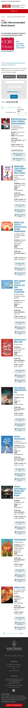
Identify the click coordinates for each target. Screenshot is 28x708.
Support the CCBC (14, 670)
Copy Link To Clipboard (19, 154)
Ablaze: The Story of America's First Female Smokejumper (20, 226)
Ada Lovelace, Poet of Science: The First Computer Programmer (20, 286)
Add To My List (18, 150)
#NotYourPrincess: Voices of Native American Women (19, 121)
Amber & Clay (19, 587)
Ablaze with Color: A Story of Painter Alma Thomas (20, 169)
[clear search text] (20, 87)
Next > (20, 108)
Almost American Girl (19, 437)
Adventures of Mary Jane (20, 340)
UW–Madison (10, 1)
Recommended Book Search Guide (15, 63)
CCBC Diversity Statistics (14, 666)
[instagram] (13, 690)
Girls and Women (11, 102)
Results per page (20, 110)
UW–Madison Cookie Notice (8, 701)
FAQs (14, 668)
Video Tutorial (7, 65)
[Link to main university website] (14, 651)
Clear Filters (22, 76)
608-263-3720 (16, 687)
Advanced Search (9, 76)
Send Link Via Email (19, 159)
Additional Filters (12, 92)
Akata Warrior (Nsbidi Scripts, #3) (20, 390)
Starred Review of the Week (14, 664)
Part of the (14, 656)
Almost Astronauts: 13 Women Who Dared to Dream (20, 490)
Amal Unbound (20, 539)
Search (14, 97)
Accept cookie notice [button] (14, 705)
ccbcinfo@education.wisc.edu (15, 685)
